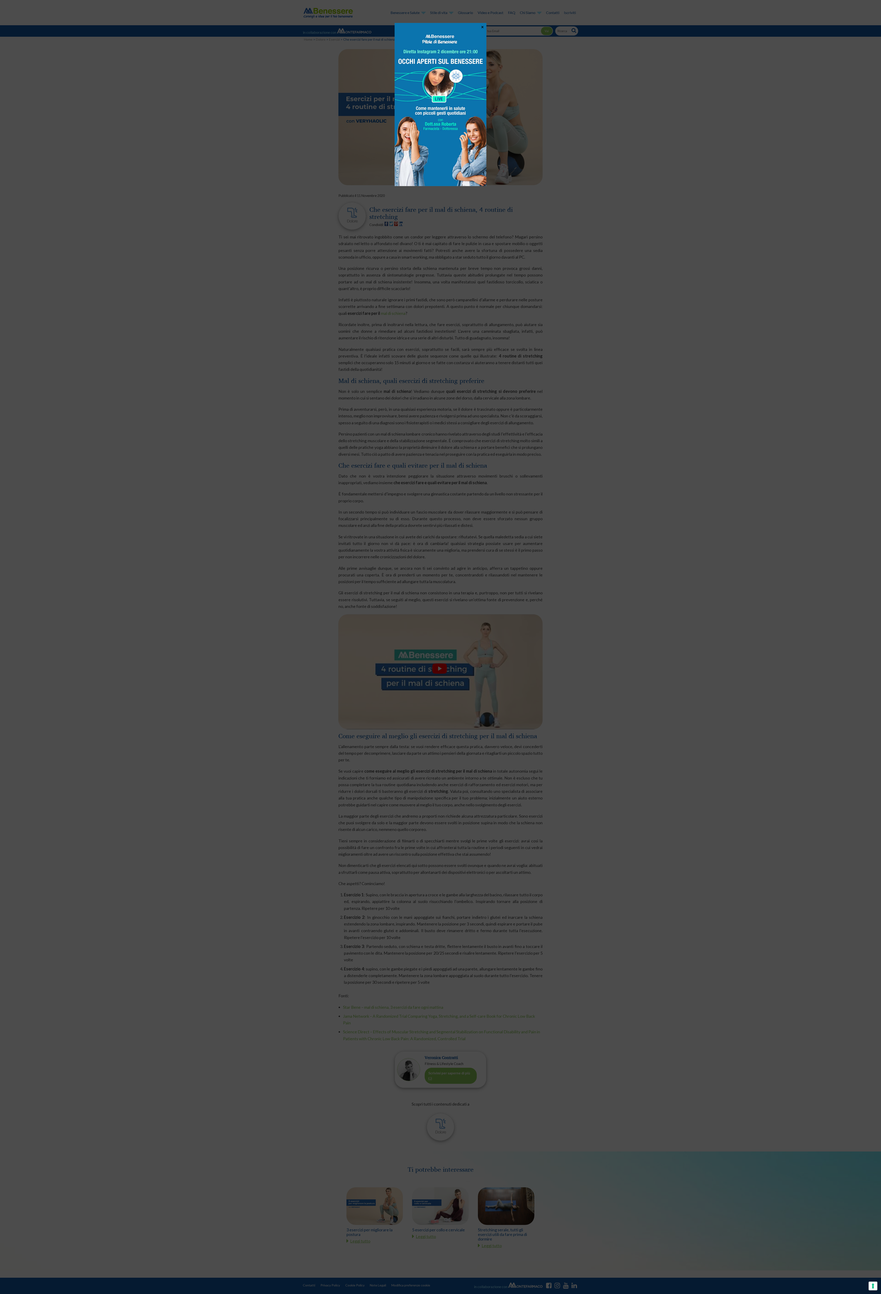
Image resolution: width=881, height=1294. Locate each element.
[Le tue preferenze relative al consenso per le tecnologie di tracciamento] (873, 1286)
